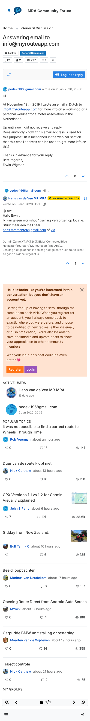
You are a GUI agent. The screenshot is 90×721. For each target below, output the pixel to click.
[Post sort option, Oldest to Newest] (9, 74)
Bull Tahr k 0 (19, 546)
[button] (6, 715)
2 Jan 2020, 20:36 (69, 89)
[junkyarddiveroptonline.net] (5, 439)
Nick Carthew (20, 470)
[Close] (82, 290)
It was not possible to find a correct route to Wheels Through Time (41, 429)
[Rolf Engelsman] (5, 470)
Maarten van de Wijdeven (30, 640)
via (53, 230)
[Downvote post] (83, 176)
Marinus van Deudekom (28, 577)
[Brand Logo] (14, 11)
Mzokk (15, 609)
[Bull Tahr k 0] (5, 546)
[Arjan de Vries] (5, 577)
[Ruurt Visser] (5, 671)
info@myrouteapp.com (20, 109)
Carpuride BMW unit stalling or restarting (39, 633)
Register (15, 369)
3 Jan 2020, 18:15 (29, 204)
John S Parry (20, 508)
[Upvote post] (67, 176)
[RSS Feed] (53, 59)
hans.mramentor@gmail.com (24, 230)
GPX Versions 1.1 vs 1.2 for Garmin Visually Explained (33, 497)
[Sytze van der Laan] (5, 640)
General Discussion (33, 53)
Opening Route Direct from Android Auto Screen (45, 601)
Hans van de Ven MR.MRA (27, 198)
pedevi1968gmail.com (24, 89)
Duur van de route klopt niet (27, 463)
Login (31, 369)
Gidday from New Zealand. (26, 532)
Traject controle (16, 664)
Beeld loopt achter (19, 570)
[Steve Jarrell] (5, 508)
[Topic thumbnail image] (79, 498)
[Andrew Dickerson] (5, 609)
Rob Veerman (20, 439)
